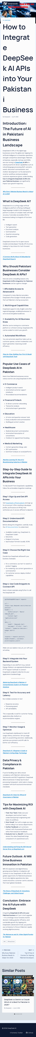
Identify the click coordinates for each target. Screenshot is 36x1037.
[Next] (31, 994)
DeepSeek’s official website (15, 503)
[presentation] (18, 985)
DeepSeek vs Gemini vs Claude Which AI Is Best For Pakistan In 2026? (17, 1002)
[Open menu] (32, 3)
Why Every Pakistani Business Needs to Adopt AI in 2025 (8, 954)
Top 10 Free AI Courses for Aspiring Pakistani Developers (27, 954)
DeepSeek (7, 20)
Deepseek (7, 116)
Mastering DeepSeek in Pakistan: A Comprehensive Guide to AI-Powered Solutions (15, 684)
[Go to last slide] (4, 994)
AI (3, 20)
